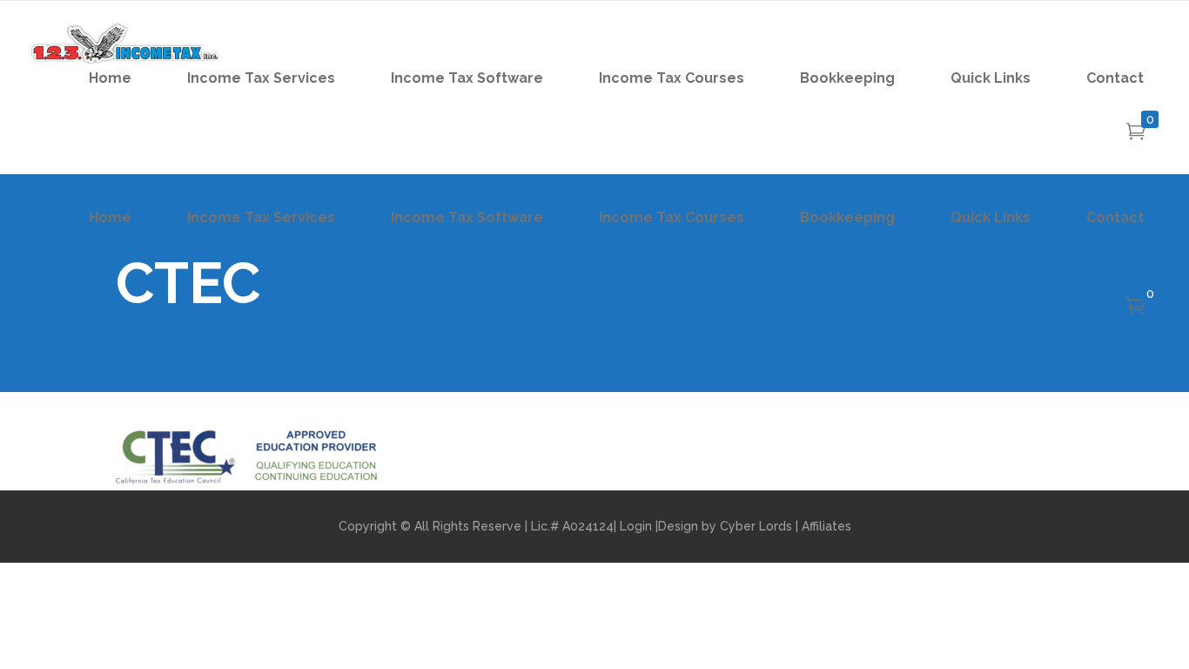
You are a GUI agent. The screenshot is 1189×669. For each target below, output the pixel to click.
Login (636, 526)
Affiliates (826, 526)
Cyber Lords (756, 526)
